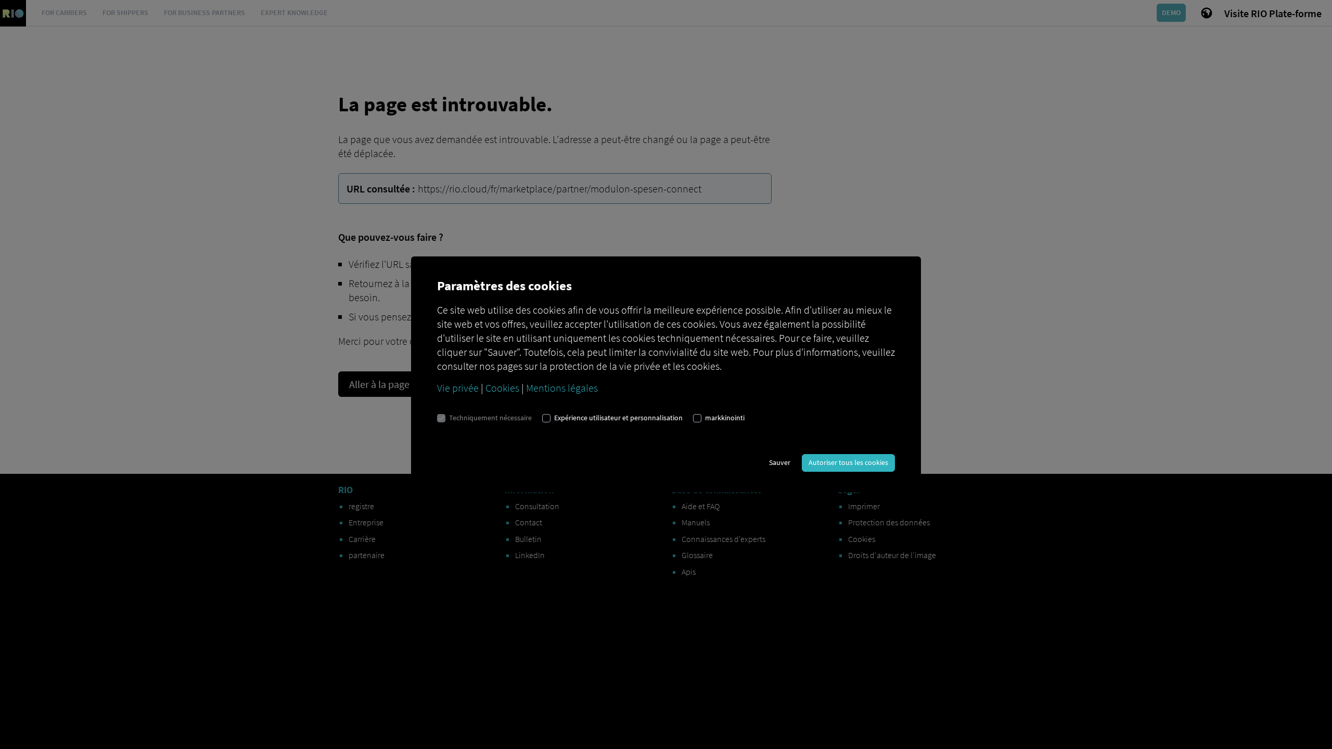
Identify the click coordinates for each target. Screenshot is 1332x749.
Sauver (779, 462)
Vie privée (458, 387)
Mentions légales (562, 387)
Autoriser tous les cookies (848, 462)
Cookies (502, 387)
